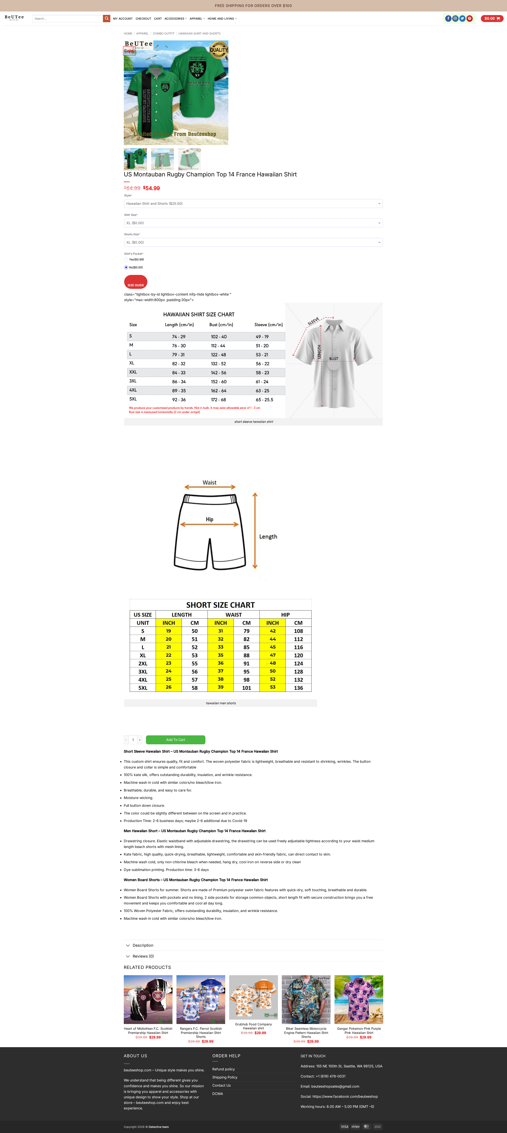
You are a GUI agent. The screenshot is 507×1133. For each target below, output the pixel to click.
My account (123, 18)
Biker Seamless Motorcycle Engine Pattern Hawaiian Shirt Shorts (306, 1033)
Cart (158, 18)
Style (128, 195)
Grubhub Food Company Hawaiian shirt (253, 1026)
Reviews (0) (143, 956)
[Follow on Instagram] (455, 18)
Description (143, 945)
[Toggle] (128, 945)
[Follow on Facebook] (448, 18)
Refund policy (223, 1069)
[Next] (221, 92)
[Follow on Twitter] (462, 18)
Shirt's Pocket (134, 253)
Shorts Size (132, 234)
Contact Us (221, 1085)
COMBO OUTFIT (163, 33)
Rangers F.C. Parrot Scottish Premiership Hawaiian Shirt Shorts (201, 1033)
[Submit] (106, 18)
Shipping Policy (224, 1077)
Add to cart (175, 740)
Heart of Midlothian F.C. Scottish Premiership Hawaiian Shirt (148, 1031)
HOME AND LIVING (221, 18)
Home (128, 33)
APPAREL (196, 18)
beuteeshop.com (137, 1070)
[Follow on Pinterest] (469, 18)
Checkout (143, 18)
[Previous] (130, 92)
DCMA (217, 1094)
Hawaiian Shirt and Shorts (200, 33)
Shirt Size (131, 214)
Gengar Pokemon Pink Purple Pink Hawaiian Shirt (359, 1031)
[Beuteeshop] (14, 18)
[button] (492, 18)
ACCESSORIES (174, 18)
